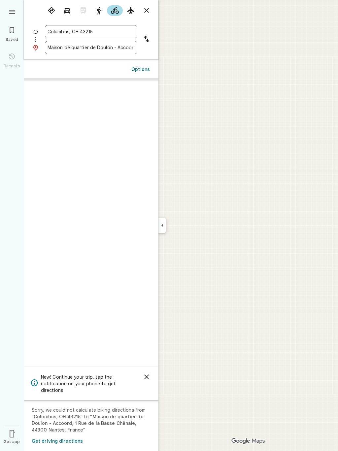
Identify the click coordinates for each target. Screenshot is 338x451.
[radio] (51, 10)
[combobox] (91, 31)
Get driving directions (57, 441)
